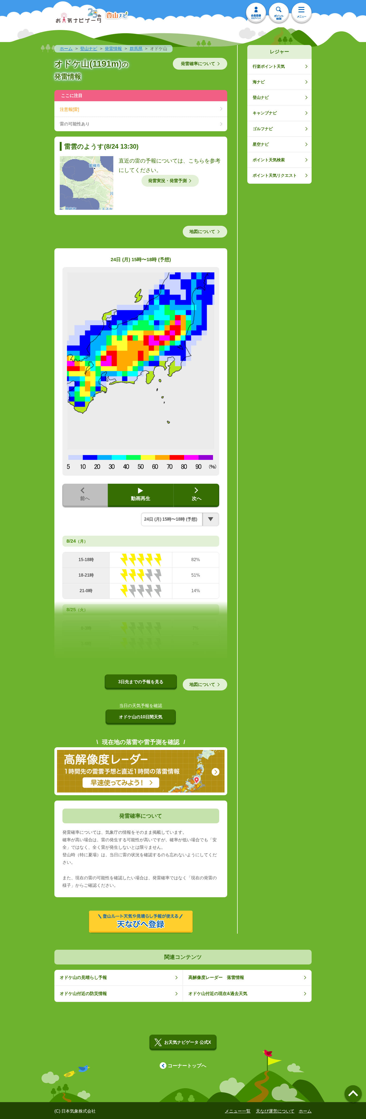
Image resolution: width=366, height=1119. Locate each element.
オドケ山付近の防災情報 (83, 993)
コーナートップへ (187, 1065)
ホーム (66, 48)
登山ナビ (88, 48)
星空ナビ (261, 144)
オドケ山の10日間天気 (140, 717)
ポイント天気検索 (269, 159)
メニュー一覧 (238, 1111)
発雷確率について (198, 63)
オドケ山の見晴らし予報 (83, 977)
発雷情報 (113, 48)
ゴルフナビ (263, 128)
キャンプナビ (265, 113)
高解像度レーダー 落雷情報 (216, 977)
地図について (202, 231)
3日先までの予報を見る (140, 681)
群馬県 (136, 48)
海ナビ (259, 82)
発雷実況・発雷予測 (167, 180)
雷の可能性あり (75, 124)
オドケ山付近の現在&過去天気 (217, 993)
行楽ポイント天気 (269, 66)
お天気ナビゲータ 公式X (187, 1042)
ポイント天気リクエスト (275, 175)
